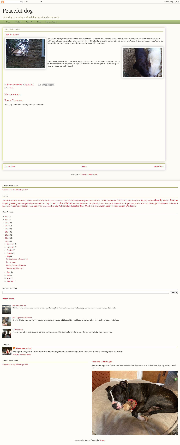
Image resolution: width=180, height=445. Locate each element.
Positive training (148, 203)
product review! (161, 203)
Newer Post (10, 167)
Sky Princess (46, 206)
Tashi (61, 206)
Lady (47, 204)
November (11, 247)
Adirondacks (6, 200)
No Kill (114, 203)
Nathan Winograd (105, 203)
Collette (103, 200)
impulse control (35, 204)
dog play (144, 200)
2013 (7, 232)
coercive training (94, 200)
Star (56, 206)
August (9, 253)
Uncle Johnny (95, 206)
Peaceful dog (18, 10)
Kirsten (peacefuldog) (24, 348)
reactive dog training (20, 206)
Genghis (5, 204)
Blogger (102, 440)
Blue (30, 200)
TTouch (87, 206)
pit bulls (137, 204)
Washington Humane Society (112, 206)
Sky (41, 206)
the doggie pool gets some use (17, 259)
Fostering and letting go (102, 362)
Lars (11, 88)
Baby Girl (26, 200)
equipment (151, 200)
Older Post (158, 167)
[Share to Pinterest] (53, 85)
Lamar (52, 203)
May (8, 275)
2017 (7, 219)
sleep (52, 206)
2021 (7, 216)
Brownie (35, 200)
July (8, 256)
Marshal (76, 204)
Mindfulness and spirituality (89, 204)
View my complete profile (22, 355)
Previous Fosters (51, 22)
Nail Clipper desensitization (22, 318)
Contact (18, 22)
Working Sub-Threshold (14, 268)
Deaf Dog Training (129, 200)
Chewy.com (84, 200)
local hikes (66, 203)
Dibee (138, 200)
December (11, 244)
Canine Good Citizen (56, 200)
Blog (39, 22)
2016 (7, 223)
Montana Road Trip (19, 306)
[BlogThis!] (46, 85)
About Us (29, 22)
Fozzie (174, 200)
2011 (7, 238)
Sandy (37, 206)
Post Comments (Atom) (88, 174)
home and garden (24, 204)
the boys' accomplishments (16, 265)
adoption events (17, 200)
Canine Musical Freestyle (71, 200)
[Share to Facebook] (50, 85)
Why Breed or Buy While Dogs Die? (15, 190)
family (158, 200)
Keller (43, 203)
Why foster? (131, 206)
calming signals (44, 200)
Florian (166, 200)
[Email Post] (39, 84)
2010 (7, 241)
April (9, 278)
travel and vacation (71, 206)
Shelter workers (18, 330)
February (10, 281)
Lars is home (11, 262)
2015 (7, 226)
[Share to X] (48, 85)
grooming (13, 203)
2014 (7, 229)
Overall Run (120, 203)
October (10, 250)
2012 (7, 235)
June (9, 272)
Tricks (82, 206)
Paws (132, 203)
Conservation (111, 200)
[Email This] (43, 85)
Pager (127, 203)
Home (8, 22)
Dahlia (120, 200)
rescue (31, 206)
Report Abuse (8, 299)
